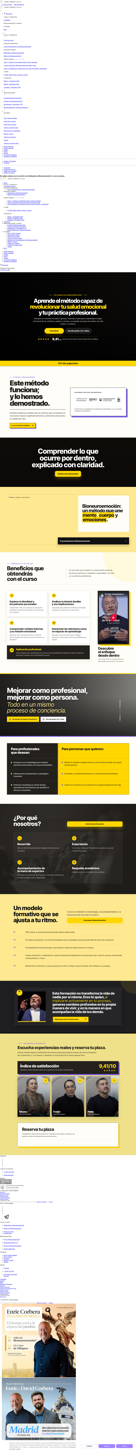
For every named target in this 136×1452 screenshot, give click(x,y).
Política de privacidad (10, 171)
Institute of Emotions (10, 161)
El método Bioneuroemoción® (16, 225)
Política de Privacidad (4, 1193)
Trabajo (6, 153)
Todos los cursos (8, 1231)
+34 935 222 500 (7, 4)
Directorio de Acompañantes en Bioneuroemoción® (22, 240)
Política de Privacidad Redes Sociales (8, 1288)
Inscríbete (54, 331)
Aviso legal (7, 167)
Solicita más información (68, 474)
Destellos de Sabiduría (10, 156)
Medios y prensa (12, 241)
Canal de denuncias (4, 1199)
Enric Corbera (8, 1257)
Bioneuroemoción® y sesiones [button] (13, 223)
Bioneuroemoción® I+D (11, 1242)
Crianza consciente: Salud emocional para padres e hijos (23, 202)
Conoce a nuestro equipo (14, 238)
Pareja (5, 151)
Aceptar (124, 1446)
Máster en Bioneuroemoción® (16, 194)
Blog (5, 248)
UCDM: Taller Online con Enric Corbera (19, 210)
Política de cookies (9, 172)
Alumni (9, 246)
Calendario (7, 221)
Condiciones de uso (9, 169)
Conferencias (7, 1233)
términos (51, 1201)
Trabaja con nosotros (13, 243)
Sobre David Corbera (13, 236)
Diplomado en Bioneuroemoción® (17, 193)
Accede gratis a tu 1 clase (78, 331)
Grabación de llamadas (5, 1197)
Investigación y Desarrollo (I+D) (16, 228)
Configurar (89, 1446)
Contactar (6, 163)
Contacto (6, 1268)
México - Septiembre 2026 (15, 217)
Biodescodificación (9, 1249)
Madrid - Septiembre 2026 (15, 218)
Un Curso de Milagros (10, 155)
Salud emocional (8, 146)
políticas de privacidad (41, 1201)
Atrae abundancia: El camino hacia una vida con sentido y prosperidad (27, 204)
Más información (19, 4)
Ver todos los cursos (9, 186)
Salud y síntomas (9, 148)
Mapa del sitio (3, 1296)
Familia (6, 150)
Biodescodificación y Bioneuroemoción (19, 230)
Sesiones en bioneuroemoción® (16, 226)
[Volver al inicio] (11, 3)
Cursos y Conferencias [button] (10, 184)
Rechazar (106, 1446)
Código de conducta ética (14, 245)
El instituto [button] (7, 231)
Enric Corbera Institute (14, 233)
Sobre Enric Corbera (13, 235)
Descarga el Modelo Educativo (95, 920)
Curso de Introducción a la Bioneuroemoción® (21, 189)
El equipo (6, 1258)
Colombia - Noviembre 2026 (15, 220)
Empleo (6, 1262)
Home (5, 183)
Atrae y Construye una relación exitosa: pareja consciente (24, 201)
